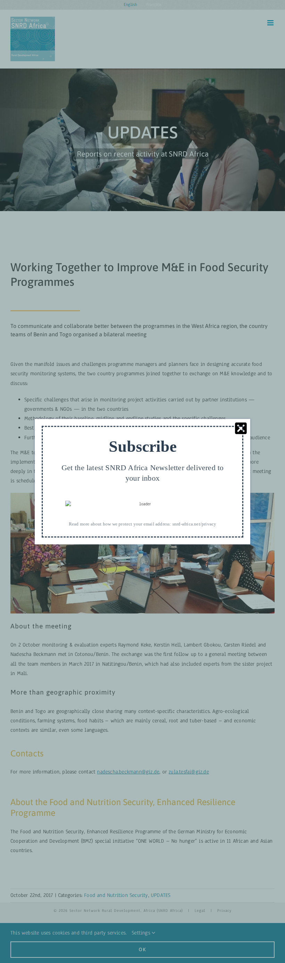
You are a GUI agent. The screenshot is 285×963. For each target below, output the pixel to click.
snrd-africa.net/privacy (194, 524)
